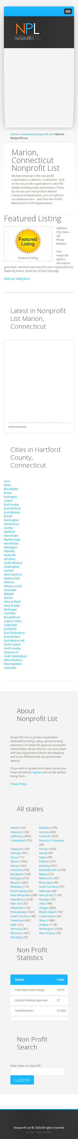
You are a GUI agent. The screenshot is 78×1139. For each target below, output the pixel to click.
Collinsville (10, 625)
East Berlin (10, 628)
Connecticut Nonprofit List (36, 134)
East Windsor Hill (14, 640)
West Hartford (12, 574)
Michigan (16, 878)
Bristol (8, 492)
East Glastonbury (14, 632)
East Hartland (12, 636)
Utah (13, 924)
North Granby (12, 648)
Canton (8, 500)
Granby (8, 527)
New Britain (11, 543)
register (37, 772)
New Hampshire (20, 895)
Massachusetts (48, 869)
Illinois (14, 861)
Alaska (14, 827)
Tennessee (17, 920)
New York (16, 903)
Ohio (42, 903)
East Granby (11, 504)
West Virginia (47, 933)
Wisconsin (16, 933)
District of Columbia (51, 840)
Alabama (44, 827)
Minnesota (45, 878)
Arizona (44, 832)
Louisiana (16, 869)
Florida (43, 849)
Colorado (45, 836)
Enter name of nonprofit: (25, 1065)
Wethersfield (12, 578)
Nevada (44, 899)
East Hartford (12, 508)
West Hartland (12, 663)
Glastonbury (11, 524)
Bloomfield (11, 489)
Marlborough (12, 539)
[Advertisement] (39, 89)
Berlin (7, 485)
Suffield (9, 570)
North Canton (12, 644)
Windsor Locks (13, 586)
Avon (7, 481)
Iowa (13, 857)
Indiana (44, 861)
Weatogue (10, 609)
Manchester (11, 535)
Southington (11, 566)
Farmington (11, 520)
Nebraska (45, 891)
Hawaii (43, 853)
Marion (8, 597)
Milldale (9, 594)
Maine (43, 874)
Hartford (9, 531)
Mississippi (46, 882)
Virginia (43, 924)
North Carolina (48, 886)
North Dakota (18, 891)
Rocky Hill (9, 555)
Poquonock (11, 652)
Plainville (9, 551)
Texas (42, 920)
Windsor (9, 582)
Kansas (14, 865)
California (16, 836)
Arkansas (16, 832)
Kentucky (44, 865)
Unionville (10, 667)
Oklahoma (16, 907)
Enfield (8, 516)
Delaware (16, 849)
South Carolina (19, 916)
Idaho (43, 857)
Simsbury (9, 559)
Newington (11, 547)
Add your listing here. (17, 278)
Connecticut (17, 840)
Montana (15, 886)
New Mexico (18, 899)
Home (14, 134)
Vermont (15, 928)
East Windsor (12, 512)
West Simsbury (13, 660)
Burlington (10, 496)
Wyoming (16, 937)
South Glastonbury (15, 656)
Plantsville (10, 590)
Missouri (15, 882)
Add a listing (44, 1132)
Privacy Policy (18, 784)
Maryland (16, 874)
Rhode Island (47, 912)
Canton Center (13, 621)
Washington (46, 928)
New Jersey (46, 895)
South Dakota (47, 916)
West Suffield (12, 601)
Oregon (44, 907)
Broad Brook (12, 617)
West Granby (12, 605)
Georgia (15, 853)
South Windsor (13, 562)
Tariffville (10, 613)
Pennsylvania (18, 912)
